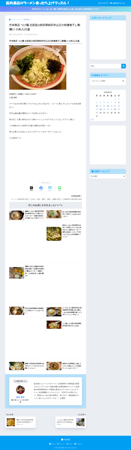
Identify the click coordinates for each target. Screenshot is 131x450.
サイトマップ (103, 3)
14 (111, 106)
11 (100, 106)
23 (119, 109)
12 (104, 106)
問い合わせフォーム (117, 3)
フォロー (79, 444)
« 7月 (92, 119)
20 (108, 109)
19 (104, 109)
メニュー (62, 444)
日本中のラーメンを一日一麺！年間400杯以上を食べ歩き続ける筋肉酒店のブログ (65, 9)
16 (119, 106)
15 (115, 106)
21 (111, 109)
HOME (66, 439)
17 (97, 109)
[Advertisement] (45, 160)
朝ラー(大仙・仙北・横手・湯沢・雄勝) (41, 199)
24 (97, 113)
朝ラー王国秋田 (64, 199)
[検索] (123, 66)
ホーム (53, 444)
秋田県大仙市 (77, 199)
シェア (70, 444)
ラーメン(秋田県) (17, 199)
